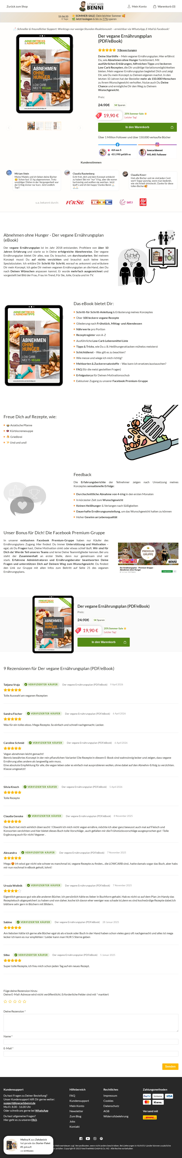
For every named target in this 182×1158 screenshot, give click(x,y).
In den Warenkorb (137, 127)
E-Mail (8, 1048)
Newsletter (76, 1111)
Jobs (72, 1121)
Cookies (108, 1100)
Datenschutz (111, 1106)
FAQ (34, 1119)
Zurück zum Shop (17, 6)
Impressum (110, 1095)
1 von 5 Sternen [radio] (6, 1000)
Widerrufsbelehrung (115, 1116)
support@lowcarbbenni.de (19, 1103)
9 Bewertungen (127, 50)
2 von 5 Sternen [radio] (10, 1000)
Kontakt (74, 1126)
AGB (106, 1111)
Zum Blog (75, 1116)
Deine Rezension (15, 1011)
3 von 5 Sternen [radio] (15, 1000)
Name (8, 1036)
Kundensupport (79, 1100)
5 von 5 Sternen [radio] (25, 1000)
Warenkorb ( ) (166, 6)
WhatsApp (41, 1110)
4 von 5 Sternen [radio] (20, 1000)
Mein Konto (139, 6)
